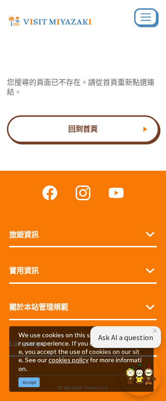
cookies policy (68, 360)
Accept (29, 382)
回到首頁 (83, 128)
